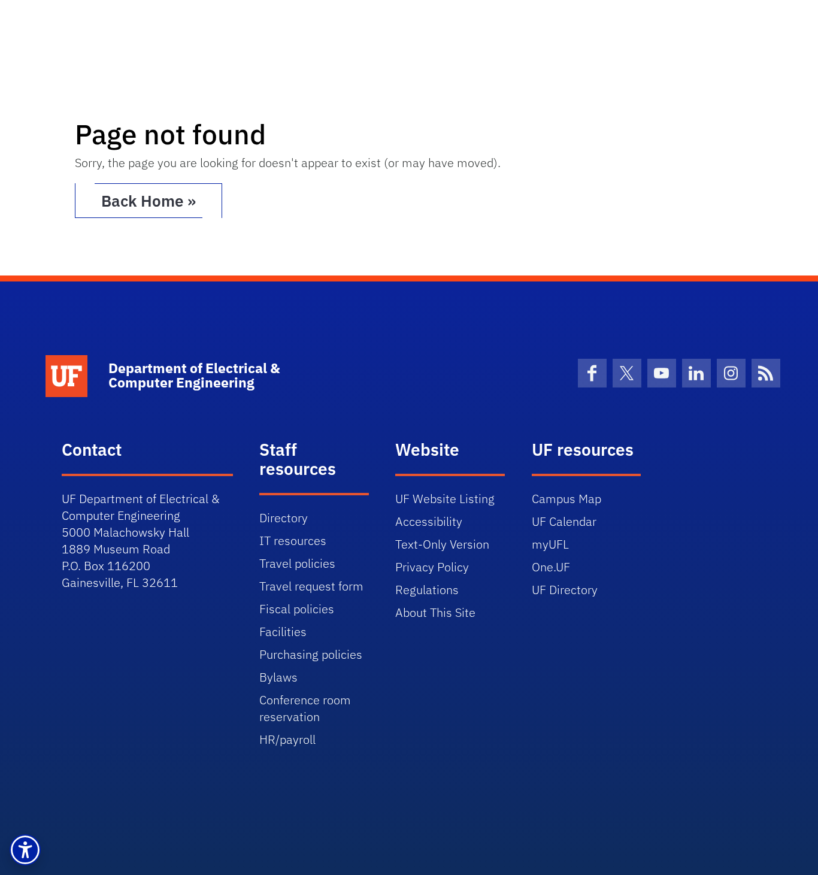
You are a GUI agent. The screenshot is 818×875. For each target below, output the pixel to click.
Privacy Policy (432, 567)
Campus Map (566, 499)
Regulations (427, 590)
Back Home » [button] (148, 200)
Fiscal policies (296, 609)
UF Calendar (564, 521)
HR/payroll (287, 739)
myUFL (550, 544)
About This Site (435, 612)
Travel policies (297, 563)
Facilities (283, 631)
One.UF (551, 567)
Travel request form (311, 586)
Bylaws (278, 677)
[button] (25, 849)
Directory (283, 518)
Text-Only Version (442, 544)
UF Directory (565, 590)
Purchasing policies (310, 654)
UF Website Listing (445, 499)
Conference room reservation (305, 708)
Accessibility (428, 521)
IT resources (292, 540)
